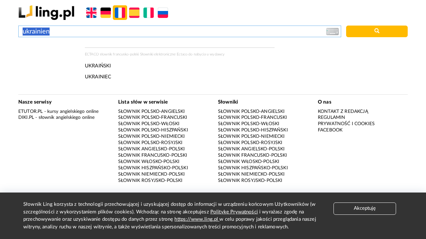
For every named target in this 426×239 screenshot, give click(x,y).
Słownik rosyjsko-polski (150, 180)
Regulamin (331, 117)
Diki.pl (26, 117)
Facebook (330, 130)
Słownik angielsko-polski (151, 149)
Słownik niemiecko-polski (151, 174)
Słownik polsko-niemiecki (151, 136)
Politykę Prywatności (234, 211)
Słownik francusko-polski (152, 155)
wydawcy (217, 54)
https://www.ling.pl (196, 219)
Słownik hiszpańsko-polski (153, 168)
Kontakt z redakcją (343, 111)
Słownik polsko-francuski (152, 117)
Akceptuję (365, 208)
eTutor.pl (30, 111)
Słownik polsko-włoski (148, 123)
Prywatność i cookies (346, 123)
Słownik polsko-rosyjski (150, 142)
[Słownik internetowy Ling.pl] (46, 12)
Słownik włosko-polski (148, 161)
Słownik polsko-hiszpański (153, 130)
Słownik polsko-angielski (151, 111)
